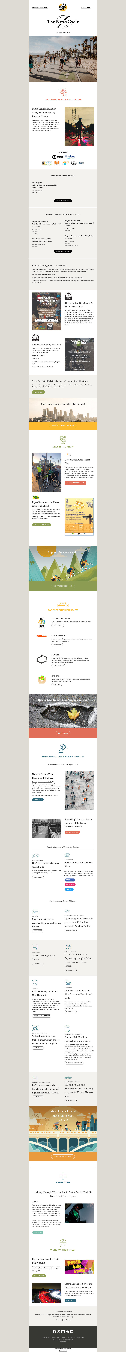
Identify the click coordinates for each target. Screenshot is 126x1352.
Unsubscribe (58, 1348)
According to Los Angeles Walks (42, 782)
